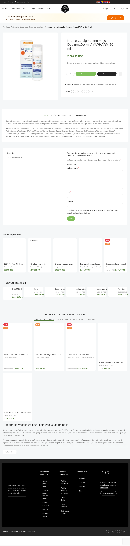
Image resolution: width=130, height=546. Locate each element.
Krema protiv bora (93, 267)
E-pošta (70, 201)
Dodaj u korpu (85, 74)
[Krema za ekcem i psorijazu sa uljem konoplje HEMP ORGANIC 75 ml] (28, 291)
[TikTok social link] (123, 2)
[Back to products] (123, 27)
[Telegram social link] (87, 91)
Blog (80, 491)
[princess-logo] (14, 475)
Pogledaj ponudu (115, 18)
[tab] (46, 116)
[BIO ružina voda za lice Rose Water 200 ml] (39, 250)
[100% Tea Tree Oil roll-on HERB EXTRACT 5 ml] (14, 250)
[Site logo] (64, 8)
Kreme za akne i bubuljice (83, 84)
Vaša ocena (72, 164)
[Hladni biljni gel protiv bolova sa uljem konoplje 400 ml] (112, 341)
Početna (6, 27)
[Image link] (17, 500)
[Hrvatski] (105, 2)
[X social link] (76, 91)
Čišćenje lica (41, 267)
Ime (69, 192)
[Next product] (126, 27)
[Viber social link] (126, 2)
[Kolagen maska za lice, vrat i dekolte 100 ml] (115, 250)
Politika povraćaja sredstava (64, 490)
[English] (108, 2)
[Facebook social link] (114, 2)
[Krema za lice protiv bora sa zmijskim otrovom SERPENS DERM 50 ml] (49, 291)
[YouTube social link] (118, 2)
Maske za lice (117, 267)
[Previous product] (121, 27)
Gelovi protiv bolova (10, 358)
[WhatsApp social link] (121, 2)
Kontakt (82, 487)
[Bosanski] (101, 2)
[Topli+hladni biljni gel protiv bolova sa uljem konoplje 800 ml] (49, 337)
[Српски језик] (98, 2)
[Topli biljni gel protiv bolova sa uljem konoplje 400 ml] (17, 391)
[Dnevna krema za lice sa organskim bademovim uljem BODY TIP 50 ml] (65, 250)
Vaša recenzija (73, 168)
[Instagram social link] (116, 2)
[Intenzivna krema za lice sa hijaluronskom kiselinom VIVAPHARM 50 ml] (90, 250)
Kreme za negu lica (36, 27)
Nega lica (23, 27)
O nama (82, 483)
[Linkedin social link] (79, 91)
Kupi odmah (107, 74)
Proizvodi (14, 27)
